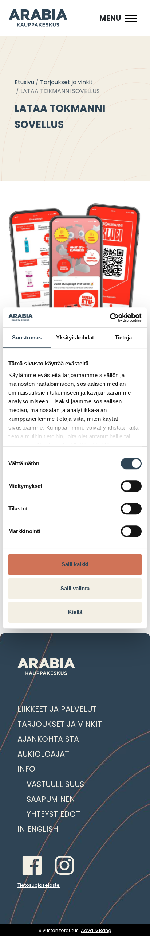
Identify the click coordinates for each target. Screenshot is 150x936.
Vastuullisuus (55, 784)
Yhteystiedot (53, 814)
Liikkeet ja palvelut (56, 709)
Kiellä (75, 612)
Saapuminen (51, 799)
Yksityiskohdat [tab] (75, 337)
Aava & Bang (96, 930)
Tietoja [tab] (123, 337)
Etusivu (24, 82)
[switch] (131, 486)
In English (37, 829)
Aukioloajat (43, 754)
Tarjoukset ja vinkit (66, 82)
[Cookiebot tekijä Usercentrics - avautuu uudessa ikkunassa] (110, 317)
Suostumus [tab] (27, 337)
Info (26, 769)
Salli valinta (75, 588)
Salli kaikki (75, 564)
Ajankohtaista (48, 739)
